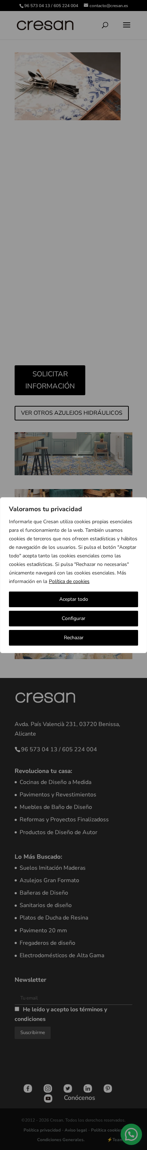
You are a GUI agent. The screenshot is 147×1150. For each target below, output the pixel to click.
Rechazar (73, 637)
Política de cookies (69, 581)
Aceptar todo (73, 599)
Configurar (73, 618)
